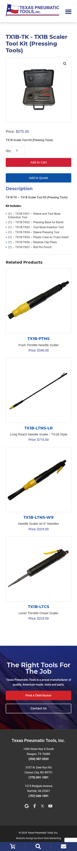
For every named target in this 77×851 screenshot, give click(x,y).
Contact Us (39, 708)
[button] (65, 63)
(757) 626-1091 (38, 796)
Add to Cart (38, 162)
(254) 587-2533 (38, 759)
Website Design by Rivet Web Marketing (38, 838)
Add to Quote (38, 178)
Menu (68, 11)
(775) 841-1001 (38, 777)
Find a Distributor (38, 695)
